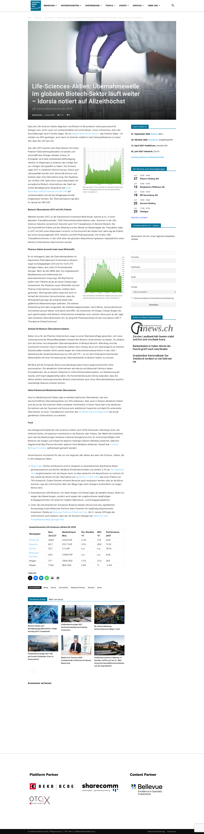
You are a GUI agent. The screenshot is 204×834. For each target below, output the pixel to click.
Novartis (33, 544)
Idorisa (53, 587)
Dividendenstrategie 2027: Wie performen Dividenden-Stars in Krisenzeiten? (40, 656)
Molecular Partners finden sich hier (70, 512)
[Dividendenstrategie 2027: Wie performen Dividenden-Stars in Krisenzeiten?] (43, 643)
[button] (172, 5)
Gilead (45, 587)
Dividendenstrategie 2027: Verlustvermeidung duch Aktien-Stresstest (74, 627)
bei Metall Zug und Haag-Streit (94, 411)
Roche (99, 587)
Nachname (135, 267)
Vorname (135, 257)
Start (30, 17)
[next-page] (34, 671)
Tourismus (153, 139)
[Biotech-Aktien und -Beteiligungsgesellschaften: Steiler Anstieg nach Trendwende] (43, 614)
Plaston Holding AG (149, 178)
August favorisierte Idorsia (85, 133)
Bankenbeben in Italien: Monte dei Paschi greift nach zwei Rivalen (151, 348)
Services (137, 5)
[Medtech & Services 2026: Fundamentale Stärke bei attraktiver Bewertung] (76, 645)
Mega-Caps (36, 466)
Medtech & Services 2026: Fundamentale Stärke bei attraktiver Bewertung (76, 660)
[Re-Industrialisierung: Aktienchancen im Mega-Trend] (109, 614)
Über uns (153, 5)
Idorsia (32, 548)
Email (133, 277)
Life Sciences (49, 17)
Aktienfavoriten (70, 5)
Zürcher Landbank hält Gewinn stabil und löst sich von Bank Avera (153, 338)
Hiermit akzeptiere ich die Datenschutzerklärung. (154, 298)
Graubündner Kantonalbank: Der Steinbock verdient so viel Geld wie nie (152, 358)
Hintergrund (92, 5)
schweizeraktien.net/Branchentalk (147, 157)
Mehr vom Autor (56, 599)
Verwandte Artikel (38, 599)
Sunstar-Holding (148, 203)
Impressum (171, 831)
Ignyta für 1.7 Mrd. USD (87, 477)
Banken (154, 134)
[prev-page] (29, 671)
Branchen (49, 5)
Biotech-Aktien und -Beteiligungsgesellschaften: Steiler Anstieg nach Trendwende (42, 628)
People (109, 5)
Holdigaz (144, 211)
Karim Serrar (37, 115)
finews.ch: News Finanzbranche (147, 317)
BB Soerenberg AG (149, 195)
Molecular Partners (78, 587)
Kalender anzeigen (139, 217)
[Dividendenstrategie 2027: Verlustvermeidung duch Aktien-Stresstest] (76, 613)
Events (123, 5)
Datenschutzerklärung (156, 831)
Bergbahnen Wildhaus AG (152, 187)
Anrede (134, 287)
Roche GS (34, 540)
